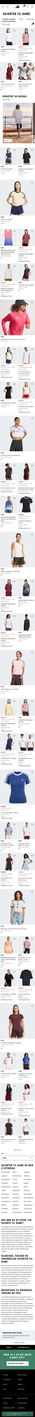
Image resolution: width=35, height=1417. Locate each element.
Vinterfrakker (5, 1172)
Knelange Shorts (4, 1213)
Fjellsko (26, 1183)
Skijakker (16, 1201)
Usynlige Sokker (15, 1187)
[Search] (28, 6)
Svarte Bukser (17, 1176)
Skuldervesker (17, 1212)
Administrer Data (22, 1398)
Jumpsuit (4, 1176)
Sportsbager (5, 1194)
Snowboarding (5, 1201)
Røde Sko (15, 1209)
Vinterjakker (28, 1179)
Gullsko (15, 1183)
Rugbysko (27, 1172)
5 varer (7, 140)
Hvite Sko (15, 1194)
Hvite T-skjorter (15, 1172)
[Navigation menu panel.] (3, 6)
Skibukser (16, 1205)
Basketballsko (28, 1205)
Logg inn (8, 1347)
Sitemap (20, 1379)
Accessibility (21, 1408)
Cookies (5, 1403)
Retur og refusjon (22, 1374)
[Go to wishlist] (7, 6)
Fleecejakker (28, 1194)
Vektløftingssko (28, 1198)
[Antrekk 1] (17, 123)
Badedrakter (5, 1198)
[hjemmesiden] (17, 7)
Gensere (4, 1205)
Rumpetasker (5, 1179)
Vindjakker (4, 1209)
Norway (20, 1414)
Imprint (5, 1384)
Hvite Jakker (28, 1201)
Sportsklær (16, 1198)
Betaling (20, 1384)
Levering (5, 1374)
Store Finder (21, 1389)
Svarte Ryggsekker (27, 1187)
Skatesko (26, 1176)
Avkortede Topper (4, 1183)
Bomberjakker (5, 1187)
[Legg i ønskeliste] (14, 31)
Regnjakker (16, 1190)
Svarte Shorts (28, 1209)
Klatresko (27, 1190)
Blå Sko (15, 1179)
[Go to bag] (32, 6)
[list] (17, 19)
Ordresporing (7, 1379)
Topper (3, 1190)
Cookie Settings (7, 1398)
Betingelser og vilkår (9, 1408)
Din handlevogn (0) (23, 1347)
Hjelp (4, 1389)
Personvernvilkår (22, 1403)
